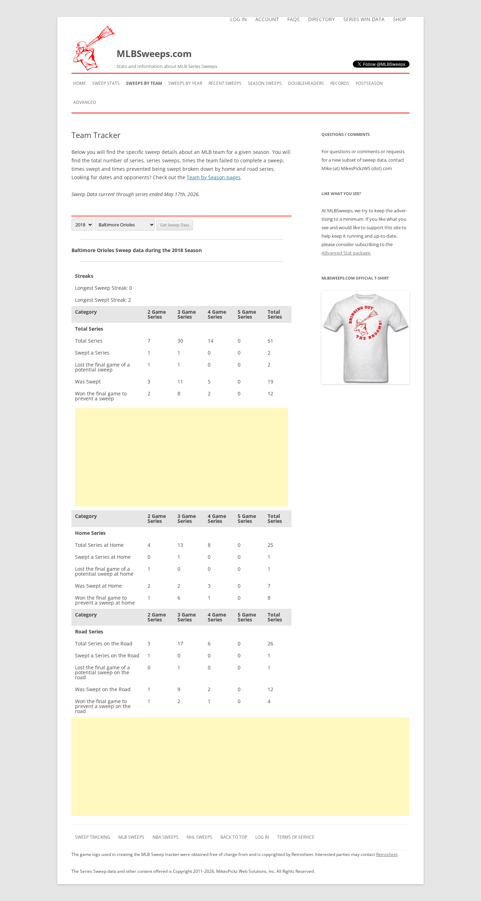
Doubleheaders (306, 83)
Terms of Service (295, 837)
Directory (321, 19)
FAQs (293, 19)
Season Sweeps (265, 83)
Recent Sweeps (225, 83)
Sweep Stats (106, 83)
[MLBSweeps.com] (94, 68)
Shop (399, 19)
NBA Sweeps (165, 837)
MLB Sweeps (131, 837)
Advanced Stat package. (346, 253)
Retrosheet (387, 854)
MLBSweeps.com (167, 58)
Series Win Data (364, 19)
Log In (238, 19)
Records (339, 83)
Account (267, 19)
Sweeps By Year (185, 83)
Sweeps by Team (144, 83)
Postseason (369, 83)
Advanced (84, 102)
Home (79, 83)
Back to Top (233, 837)
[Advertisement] (181, 457)
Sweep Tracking (92, 837)
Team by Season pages (214, 177)
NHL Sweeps (199, 837)
